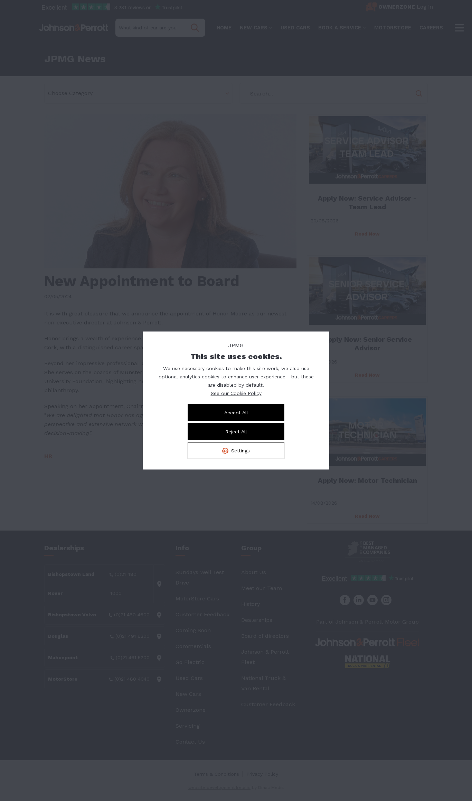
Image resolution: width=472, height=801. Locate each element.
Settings (240, 450)
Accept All (236, 412)
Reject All (236, 431)
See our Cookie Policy (236, 393)
